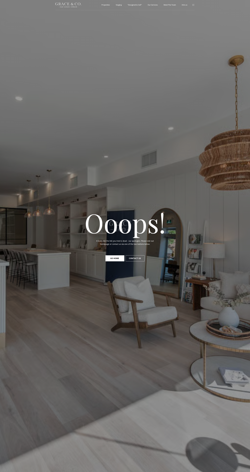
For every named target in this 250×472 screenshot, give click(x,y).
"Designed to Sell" (134, 5)
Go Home (115, 258)
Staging (119, 5)
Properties (106, 5)
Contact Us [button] (135, 258)
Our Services (153, 5)
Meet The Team (170, 5)
